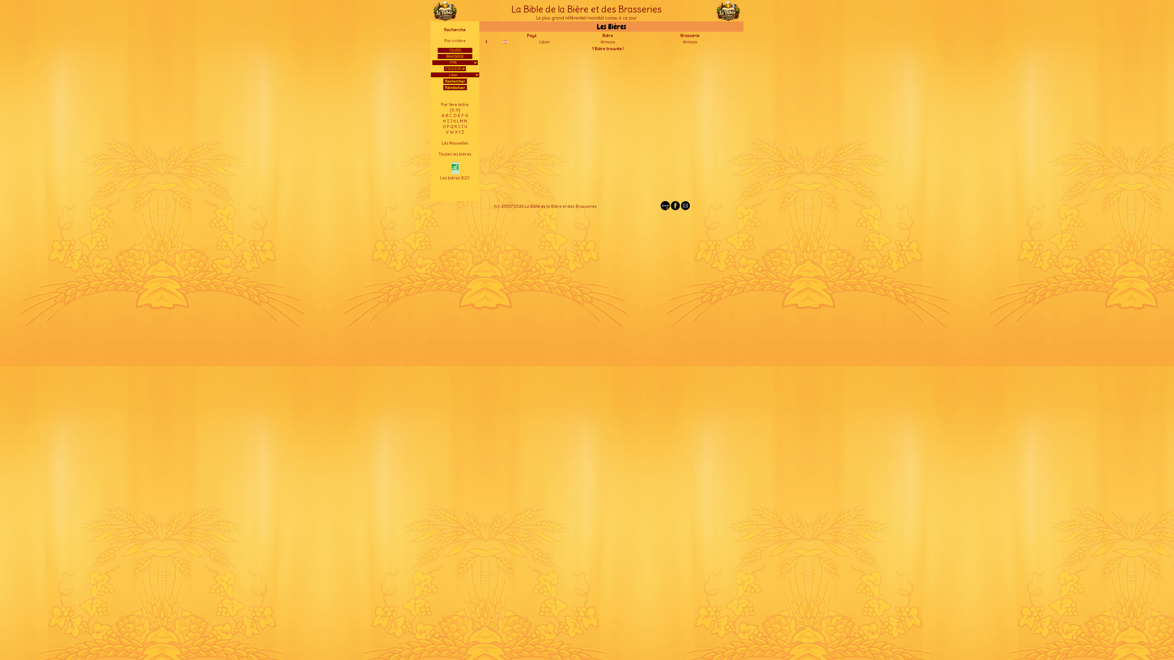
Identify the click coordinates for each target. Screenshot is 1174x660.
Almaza (607, 42)
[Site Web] (665, 208)
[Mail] (685, 208)
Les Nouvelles (455, 143)
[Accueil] (445, 18)
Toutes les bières (455, 154)
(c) (496, 206)
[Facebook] (675, 208)
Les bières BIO (455, 178)
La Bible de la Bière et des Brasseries (586, 9)
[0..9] (455, 110)
